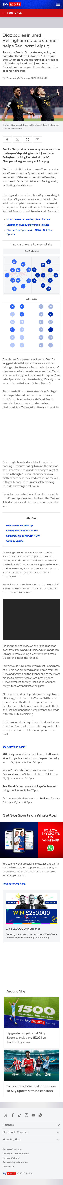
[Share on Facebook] (7, 139)
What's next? (14, 747)
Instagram (26, 1115)
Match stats (43, 219)
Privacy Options (11, 1158)
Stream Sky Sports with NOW (24, 230)
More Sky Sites (12, 1139)
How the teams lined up (20, 219)
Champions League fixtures (23, 224)
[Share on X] (17, 139)
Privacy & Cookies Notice (16, 1154)
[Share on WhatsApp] (27, 139)
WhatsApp (40, 1115)
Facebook (12, 1115)
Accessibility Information (15, 1162)
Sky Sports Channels (16, 1132)
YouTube (33, 1115)
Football (14, 13)
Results (45, 224)
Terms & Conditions (12, 1149)
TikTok (19, 1115)
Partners (8, 1124)
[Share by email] (37, 139)
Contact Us (8, 1166)
